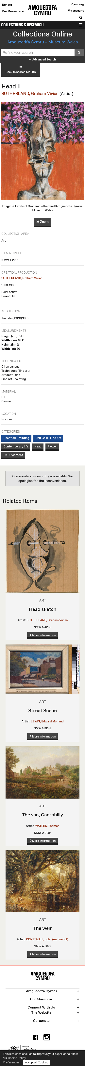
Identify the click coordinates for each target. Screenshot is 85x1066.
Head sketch (42, 609)
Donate (7, 4)
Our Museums (12, 11)
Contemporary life (16, 446)
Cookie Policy (17, 1058)
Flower (52, 446)
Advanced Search (44, 59)
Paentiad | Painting (16, 438)
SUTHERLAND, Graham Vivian (30, 93)
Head (38, 446)
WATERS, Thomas (47, 826)
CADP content (13, 455)
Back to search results (21, 72)
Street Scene (42, 710)
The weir (42, 928)
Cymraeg (77, 4)
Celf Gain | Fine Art (48, 438)
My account (76, 10)
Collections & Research (22, 25)
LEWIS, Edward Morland (47, 721)
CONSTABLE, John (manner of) (47, 939)
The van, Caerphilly (42, 814)
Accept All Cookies (36, 1062)
